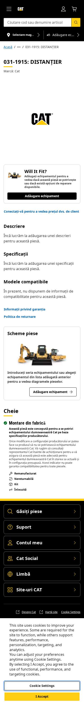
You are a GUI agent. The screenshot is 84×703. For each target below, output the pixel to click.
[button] (41, 211)
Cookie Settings (70, 612)
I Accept (42, 696)
